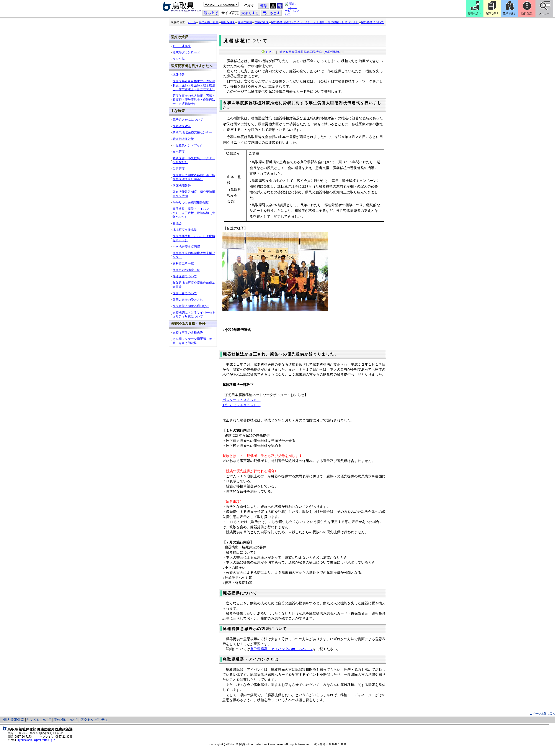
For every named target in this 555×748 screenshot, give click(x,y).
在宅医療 (179, 151)
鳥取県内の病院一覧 (186, 270)
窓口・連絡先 (182, 46)
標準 (263, 6)
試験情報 (179, 74)
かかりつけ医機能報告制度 (191, 202)
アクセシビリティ (94, 720)
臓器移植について (372, 22)
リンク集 (179, 59)
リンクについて (39, 720)
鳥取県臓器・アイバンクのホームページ (281, 649)
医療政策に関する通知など (191, 306)
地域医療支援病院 (185, 230)
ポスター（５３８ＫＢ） (241, 400)
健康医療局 (245, 22)
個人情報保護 (13, 720)
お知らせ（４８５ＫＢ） (241, 405)
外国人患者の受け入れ (188, 299)
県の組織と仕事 (209, 22)
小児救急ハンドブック (188, 145)
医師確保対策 (182, 126)
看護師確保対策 (183, 139)
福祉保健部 (228, 22)
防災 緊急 (526, 13)
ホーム (192, 22)
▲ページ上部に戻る (542, 713)
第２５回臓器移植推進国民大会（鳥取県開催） (311, 52)
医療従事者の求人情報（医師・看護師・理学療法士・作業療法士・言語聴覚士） (194, 99)
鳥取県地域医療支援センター (192, 132)
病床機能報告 (182, 185)
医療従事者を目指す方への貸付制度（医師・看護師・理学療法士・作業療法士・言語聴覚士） (194, 85)
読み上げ (211, 13)
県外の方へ (474, 13)
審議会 (177, 223)
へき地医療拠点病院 (186, 246)
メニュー (544, 13)
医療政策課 (262, 22)
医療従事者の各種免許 (188, 332)
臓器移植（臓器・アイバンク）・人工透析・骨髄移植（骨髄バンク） (315, 22)
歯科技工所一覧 (183, 263)
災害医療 (179, 168)
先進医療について (185, 276)
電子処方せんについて (188, 119)
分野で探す (492, 13)
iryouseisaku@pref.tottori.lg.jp (36, 739)
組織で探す (509, 13)
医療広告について (185, 293)
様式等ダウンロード (186, 52)
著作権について (66, 720)
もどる (270, 52)
